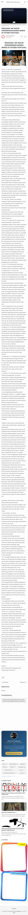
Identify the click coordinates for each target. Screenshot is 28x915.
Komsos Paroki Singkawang (15, 911)
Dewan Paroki (8, 770)
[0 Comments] (21, 36)
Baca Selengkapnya (7, 19)
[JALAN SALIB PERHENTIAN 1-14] (14, 810)
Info (3, 677)
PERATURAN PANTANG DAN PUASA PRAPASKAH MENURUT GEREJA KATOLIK (12, 829)
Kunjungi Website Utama (14, 753)
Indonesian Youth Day (9, 773)
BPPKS (12, 767)
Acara (3, 764)
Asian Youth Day (13, 764)
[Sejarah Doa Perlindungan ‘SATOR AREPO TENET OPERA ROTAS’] (14, 791)
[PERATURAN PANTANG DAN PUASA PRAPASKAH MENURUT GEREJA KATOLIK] (14, 826)
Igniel (14, 912)
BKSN (4, 767)
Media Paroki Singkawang (13, 2)
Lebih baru (22, 682)
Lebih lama (5, 682)
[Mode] (25, 2)
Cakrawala (21, 767)
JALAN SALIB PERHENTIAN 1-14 (8, 812)
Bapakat (22, 764)
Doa (21, 770)
